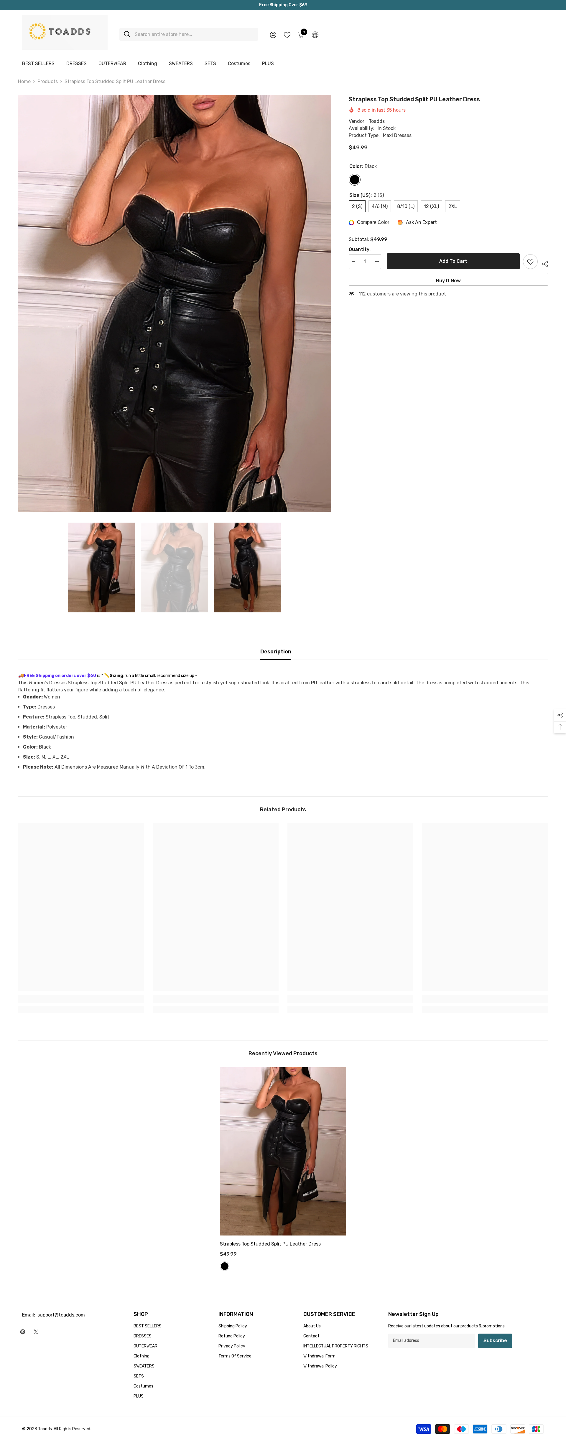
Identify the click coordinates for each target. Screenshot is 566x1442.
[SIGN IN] (273, 34)
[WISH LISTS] (287, 34)
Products (47, 81)
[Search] (188, 34)
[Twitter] (36, 1331)
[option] (174, 303)
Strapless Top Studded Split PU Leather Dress (270, 1244)
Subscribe (495, 1340)
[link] (81, 999)
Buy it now (448, 281)
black (224, 1266)
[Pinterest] (22, 1331)
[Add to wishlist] (530, 262)
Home (24, 81)
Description (275, 651)
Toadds (377, 121)
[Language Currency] (315, 34)
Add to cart (452, 261)
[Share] (543, 263)
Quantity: (360, 249)
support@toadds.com (61, 1315)
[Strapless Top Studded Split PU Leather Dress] (283, 1151)
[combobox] (194, 34)
